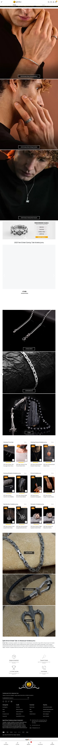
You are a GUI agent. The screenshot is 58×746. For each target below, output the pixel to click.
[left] (4, 456)
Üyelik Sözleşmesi (19, 711)
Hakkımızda (32, 707)
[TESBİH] (29, 414)
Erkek (14, 5)
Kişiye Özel (5, 716)
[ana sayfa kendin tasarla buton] (29, 230)
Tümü (25, 442)
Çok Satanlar (5, 707)
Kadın (43, 5)
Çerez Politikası (46, 716)
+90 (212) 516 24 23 (36, 725)
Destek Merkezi (33, 713)
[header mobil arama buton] (49, 2)
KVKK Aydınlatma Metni (47, 707)
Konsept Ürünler (6, 713)
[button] (31, 453)
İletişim (31, 711)
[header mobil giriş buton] (53, 2)
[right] (26, 456)
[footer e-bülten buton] (28, 697)
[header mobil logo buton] (17, 2)
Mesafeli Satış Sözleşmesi (48, 709)
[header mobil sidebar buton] (1, 2)
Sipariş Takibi (18, 713)
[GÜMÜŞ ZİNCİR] (29, 330)
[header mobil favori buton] (51, 2)
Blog (30, 709)
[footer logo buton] (29, 685)
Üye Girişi (18, 707)
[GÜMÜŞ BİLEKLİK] (29, 372)
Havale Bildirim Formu (20, 716)
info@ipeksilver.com (36, 727)
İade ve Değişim (46, 713)
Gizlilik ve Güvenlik (46, 711)
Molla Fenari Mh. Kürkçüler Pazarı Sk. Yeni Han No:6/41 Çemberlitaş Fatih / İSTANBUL (39, 721)
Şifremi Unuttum (19, 709)
